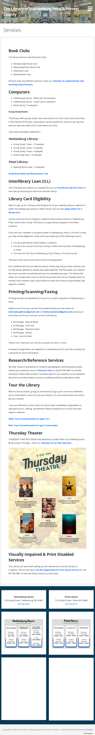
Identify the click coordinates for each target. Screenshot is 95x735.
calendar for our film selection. (56, 443)
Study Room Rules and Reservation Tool (28, 173)
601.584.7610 (71, 604)
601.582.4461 (24, 604)
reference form (44, 370)
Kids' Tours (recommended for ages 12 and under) (33, 425)
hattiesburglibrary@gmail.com (24, 311)
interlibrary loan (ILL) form (70, 187)
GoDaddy (89, 729)
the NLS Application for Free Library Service (57, 570)
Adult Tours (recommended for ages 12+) (29, 418)
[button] (91, 6)
